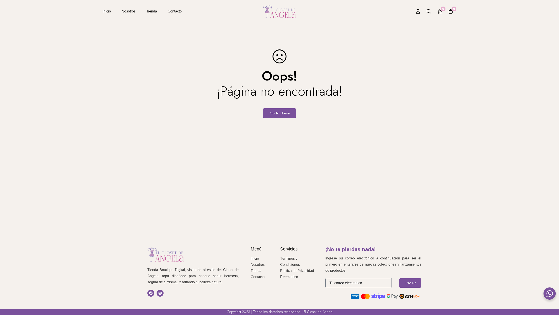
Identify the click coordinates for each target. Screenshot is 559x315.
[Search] (428, 11)
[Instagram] (160, 293)
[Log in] (417, 11)
